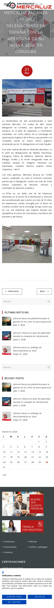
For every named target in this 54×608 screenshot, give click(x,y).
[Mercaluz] (29, 5)
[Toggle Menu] (6, 3)
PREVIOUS (13, 291)
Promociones (10, 547)
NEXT (43, 291)
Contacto (8, 552)
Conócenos (9, 541)
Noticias (33, 541)
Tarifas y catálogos (38, 547)
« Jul (4, 475)
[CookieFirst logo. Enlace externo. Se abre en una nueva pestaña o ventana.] (3, 572)
